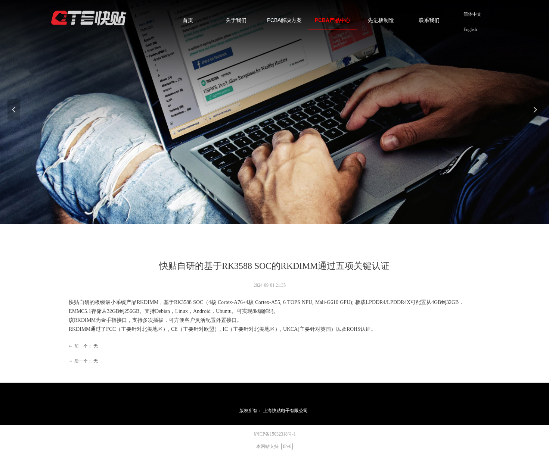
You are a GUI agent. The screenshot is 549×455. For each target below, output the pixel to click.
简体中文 (472, 14)
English (470, 29)
